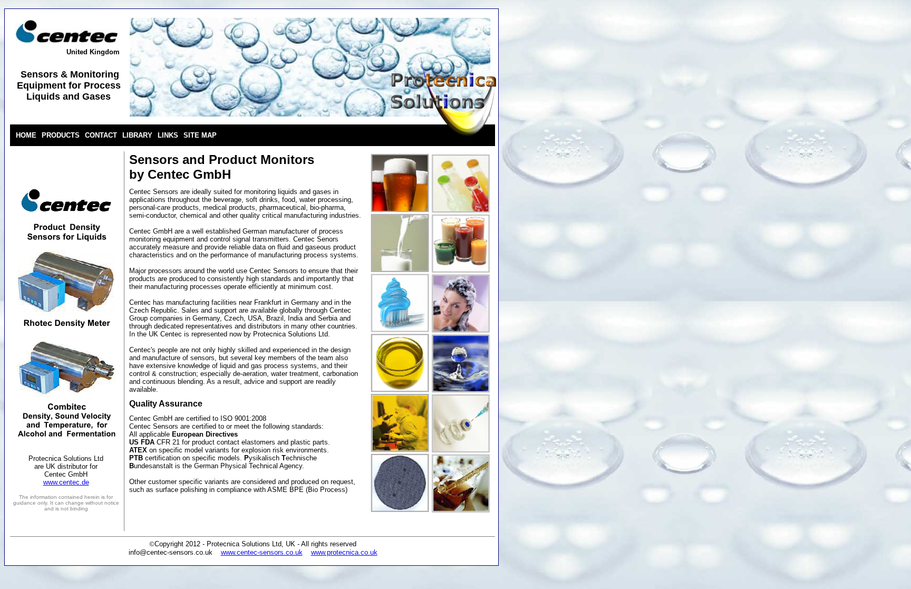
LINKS (168, 135)
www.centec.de (66, 482)
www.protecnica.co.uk (344, 552)
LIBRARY (137, 135)
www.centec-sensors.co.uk (262, 552)
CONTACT (101, 135)
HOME (26, 135)
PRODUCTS (61, 135)
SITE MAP (200, 135)
